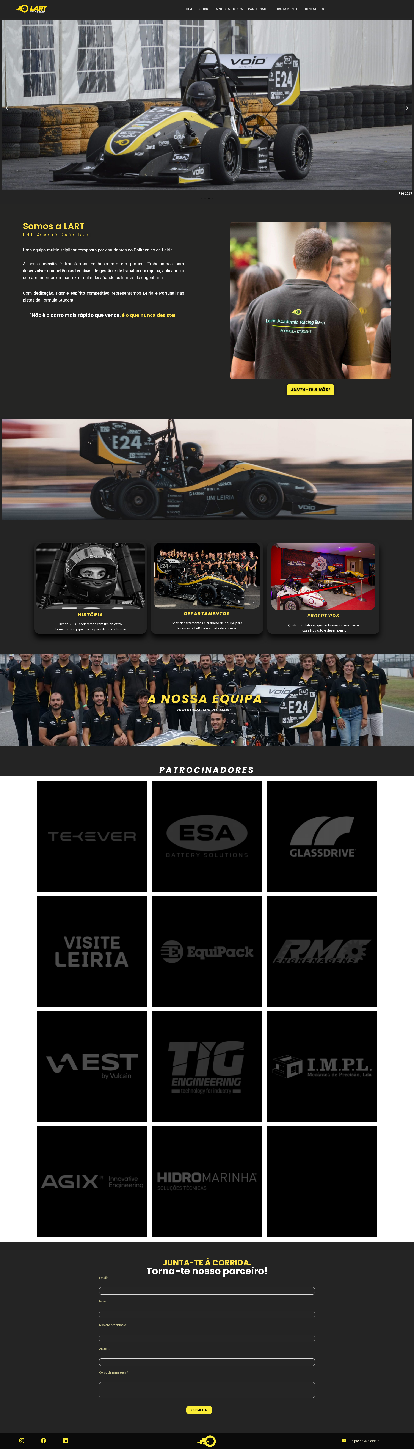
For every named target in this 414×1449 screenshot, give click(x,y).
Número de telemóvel (113, 1325)
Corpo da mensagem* (113, 1372)
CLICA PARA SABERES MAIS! (204, 710)
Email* (103, 1277)
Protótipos (323, 615)
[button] (7, 108)
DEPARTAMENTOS (207, 614)
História (90, 615)
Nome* (103, 1301)
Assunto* (105, 1348)
